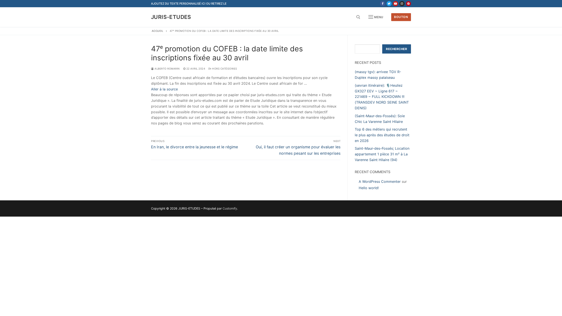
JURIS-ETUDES (171, 17)
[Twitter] (389, 3)
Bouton (401, 17)
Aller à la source (164, 89)
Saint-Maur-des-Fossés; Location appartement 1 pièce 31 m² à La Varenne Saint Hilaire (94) (382, 154)
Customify (230, 208)
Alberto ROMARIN (167, 68)
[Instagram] (401, 3)
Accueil (158, 30)
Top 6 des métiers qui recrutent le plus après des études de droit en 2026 (382, 135)
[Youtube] (395, 3)
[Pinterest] (408, 3)
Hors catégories (224, 68)
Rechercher (396, 49)
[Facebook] (382, 3)
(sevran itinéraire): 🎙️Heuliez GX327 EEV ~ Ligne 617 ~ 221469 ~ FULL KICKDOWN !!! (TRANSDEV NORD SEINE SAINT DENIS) (382, 96)
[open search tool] (358, 17)
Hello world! (369, 188)
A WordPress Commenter (380, 181)
